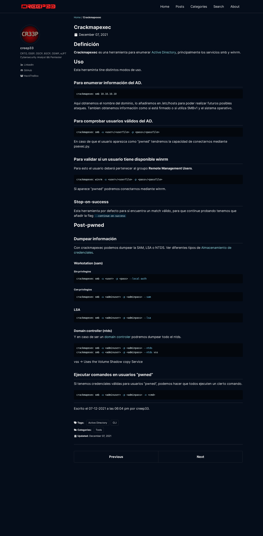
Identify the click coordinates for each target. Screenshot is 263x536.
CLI (115, 422)
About (235, 6)
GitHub (27, 70)
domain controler (117, 337)
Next (200, 457)
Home (164, 6)
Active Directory (164, 52)
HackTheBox (30, 75)
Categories (199, 6)
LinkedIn (28, 64)
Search (218, 6)
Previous (116, 457)
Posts (180, 6)
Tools (99, 429)
